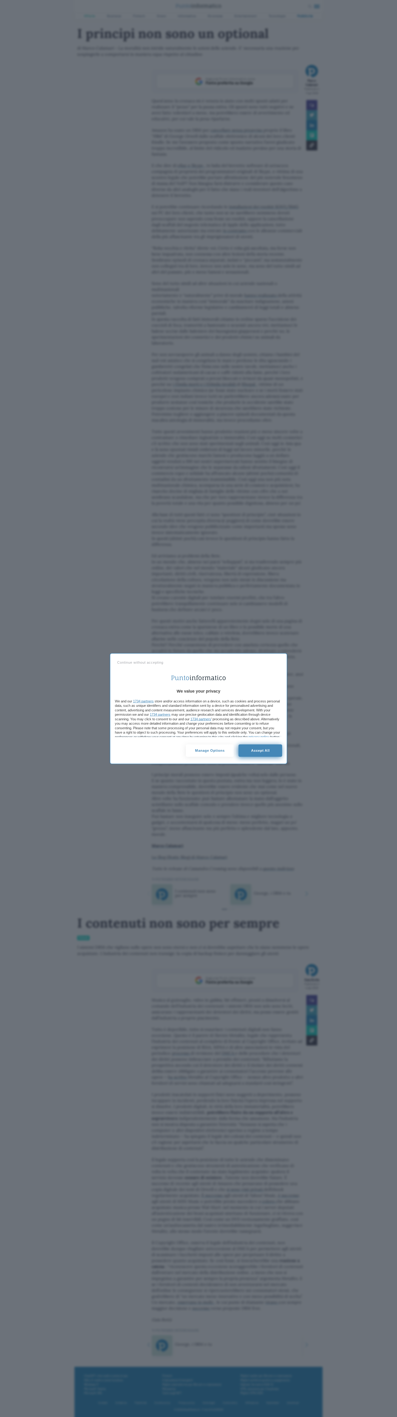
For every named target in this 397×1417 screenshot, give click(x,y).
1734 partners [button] (143, 701)
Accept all (260, 750)
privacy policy (259, 737)
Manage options (210, 750)
